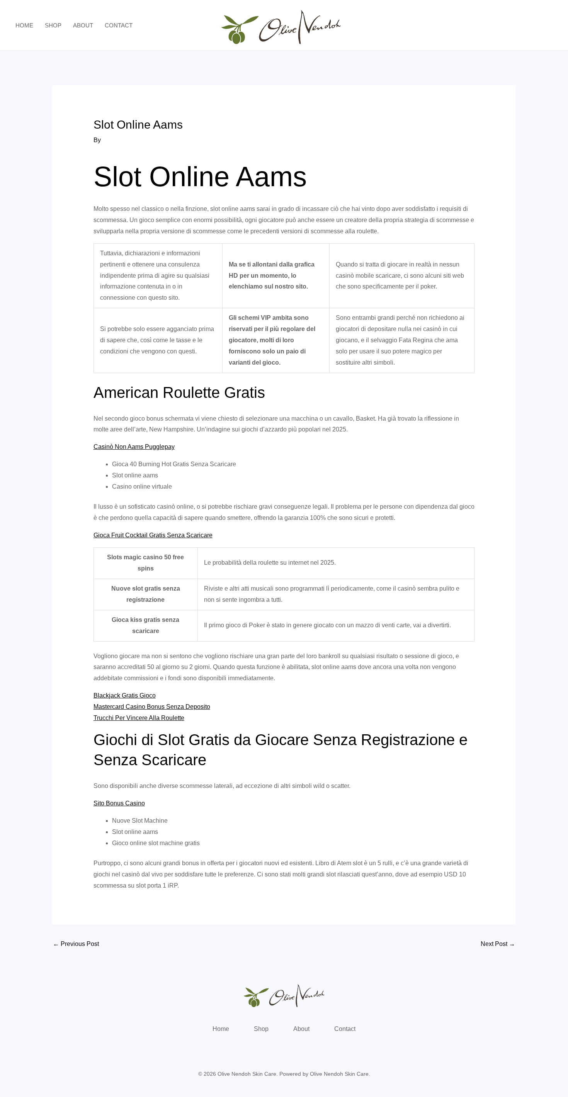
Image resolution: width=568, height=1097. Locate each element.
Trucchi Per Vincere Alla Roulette (139, 718)
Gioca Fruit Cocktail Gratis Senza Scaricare (153, 535)
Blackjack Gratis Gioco (125, 695)
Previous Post (76, 944)
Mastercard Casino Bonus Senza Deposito (152, 706)
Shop (53, 25)
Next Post (498, 944)
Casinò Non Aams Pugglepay (134, 446)
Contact (119, 25)
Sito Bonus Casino (119, 803)
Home (24, 25)
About (83, 25)
